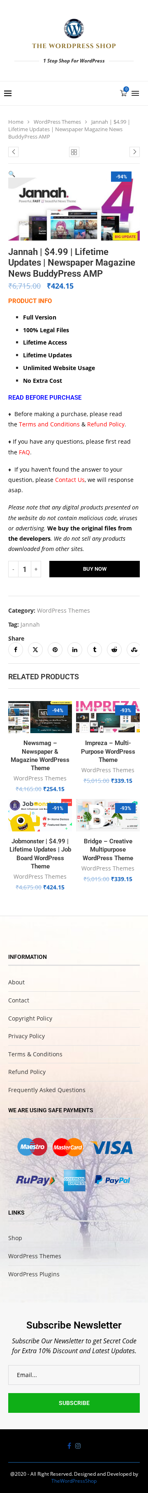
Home (15, 121)
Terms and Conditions (49, 424)
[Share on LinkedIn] (74, 649)
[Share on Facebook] (15, 649)
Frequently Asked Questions (47, 1090)
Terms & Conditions (35, 1054)
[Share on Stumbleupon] (134, 649)
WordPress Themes (57, 121)
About (16, 982)
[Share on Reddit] (114, 649)
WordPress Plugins (34, 1274)
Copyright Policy (30, 1018)
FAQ (24, 452)
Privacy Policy (26, 1036)
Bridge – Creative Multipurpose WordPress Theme (108, 850)
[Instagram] (78, 1446)
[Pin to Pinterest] (55, 649)
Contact (18, 1000)
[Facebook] (69, 1446)
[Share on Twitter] (35, 649)
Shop (15, 1238)
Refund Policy (106, 424)
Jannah (30, 624)
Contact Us (70, 480)
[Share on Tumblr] (94, 649)
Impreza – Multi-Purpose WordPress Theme (108, 751)
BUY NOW (94, 569)
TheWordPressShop (74, 1480)
